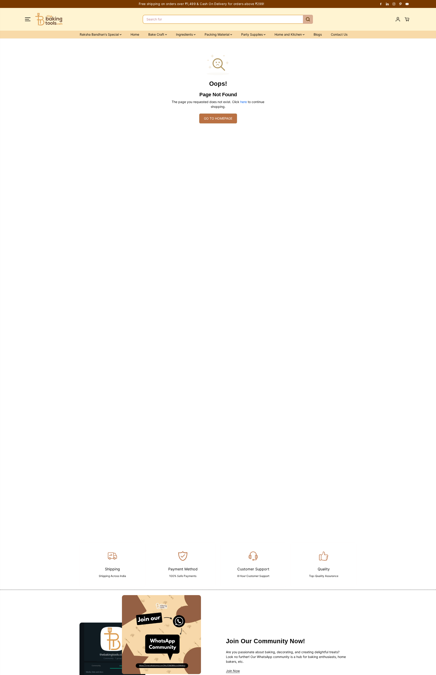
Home (135, 34)
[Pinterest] (400, 4)
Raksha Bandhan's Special (100, 34)
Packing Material (217, 34)
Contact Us (339, 34)
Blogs (318, 34)
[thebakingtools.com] (48, 19)
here (243, 102)
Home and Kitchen (289, 34)
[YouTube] (407, 4)
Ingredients (185, 34)
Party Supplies (252, 34)
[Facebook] (381, 4)
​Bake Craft (156, 34)
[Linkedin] (387, 4)
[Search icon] (308, 19)
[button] (27, 19)
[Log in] (398, 19)
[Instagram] (394, 4)
